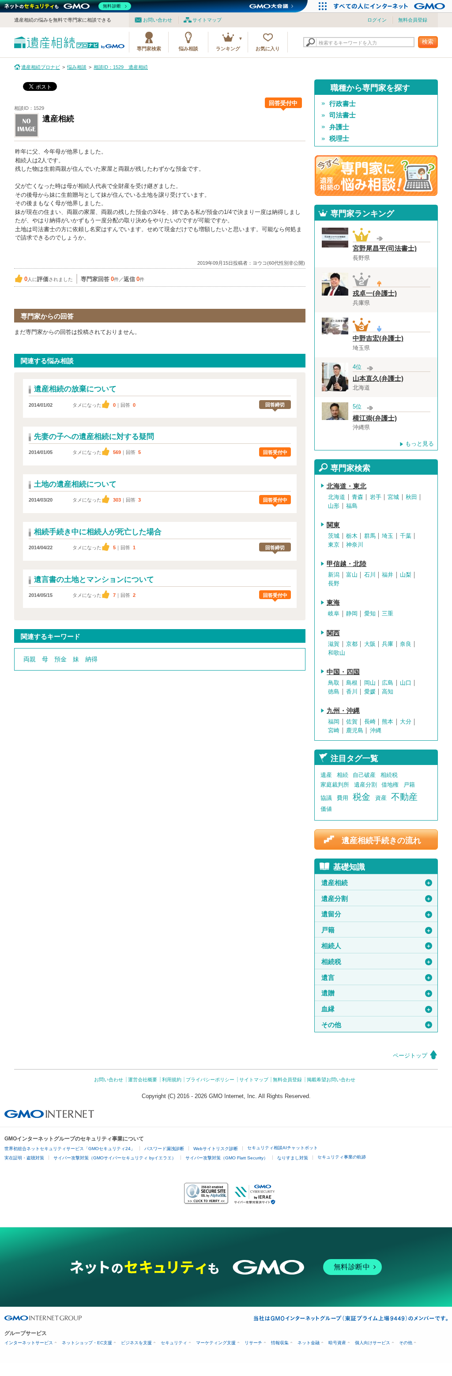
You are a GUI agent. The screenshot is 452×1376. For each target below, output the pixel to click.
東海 (333, 602)
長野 (333, 584)
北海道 (336, 497)
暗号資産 (337, 1342)
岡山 (370, 683)
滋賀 (333, 644)
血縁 (376, 1008)
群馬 (370, 536)
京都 (352, 644)
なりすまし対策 (292, 1157)
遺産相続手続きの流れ (381, 840)
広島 (387, 683)
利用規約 (171, 1079)
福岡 (333, 722)
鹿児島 (354, 730)
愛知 (370, 614)
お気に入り (268, 48)
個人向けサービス (372, 1342)
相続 (342, 775)
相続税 (389, 775)
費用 (342, 798)
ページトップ (410, 1055)
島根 (352, 683)
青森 (357, 497)
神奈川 (354, 545)
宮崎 (333, 730)
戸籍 (409, 784)
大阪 (370, 644)
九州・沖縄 (343, 710)
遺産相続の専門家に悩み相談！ (376, 175)
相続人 (376, 945)
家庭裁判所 (334, 784)
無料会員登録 (412, 19)
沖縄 (375, 730)
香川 (352, 692)
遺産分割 (365, 784)
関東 (333, 525)
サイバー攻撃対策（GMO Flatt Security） (226, 1157)
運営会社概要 (142, 1079)
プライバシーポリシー (210, 1079)
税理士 (339, 138)
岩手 (375, 497)
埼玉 (387, 536)
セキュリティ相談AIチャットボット (282, 1147)
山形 (333, 506)
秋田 (411, 497)
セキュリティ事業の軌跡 (341, 1157)
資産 (381, 798)
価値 (326, 809)
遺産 (326, 775)
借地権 (390, 784)
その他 (376, 1024)
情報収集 (280, 1342)
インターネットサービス (28, 1342)
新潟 (333, 575)
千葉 (405, 536)
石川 (370, 575)
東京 (333, 545)
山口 (405, 683)
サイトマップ (207, 19)
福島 (352, 506)
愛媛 (370, 692)
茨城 (333, 536)
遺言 (376, 977)
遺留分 (376, 914)
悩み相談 (188, 48)
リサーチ (253, 1342)
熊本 (387, 722)
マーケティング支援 (216, 1342)
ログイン (377, 19)
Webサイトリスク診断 (215, 1148)
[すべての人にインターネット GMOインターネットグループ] (390, 6)
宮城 (393, 497)
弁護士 (339, 127)
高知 (387, 692)
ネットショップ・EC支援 (87, 1342)
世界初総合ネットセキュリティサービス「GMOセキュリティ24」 (69, 1148)
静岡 (352, 614)
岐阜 (333, 614)
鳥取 (333, 683)
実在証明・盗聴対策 (24, 1157)
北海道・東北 (346, 486)
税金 (361, 797)
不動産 (404, 797)
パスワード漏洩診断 (164, 1148)
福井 (387, 575)
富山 (352, 575)
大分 (405, 722)
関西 (333, 633)
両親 (29, 659)
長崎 (370, 722)
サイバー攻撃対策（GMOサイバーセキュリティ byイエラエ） (114, 1157)
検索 (427, 41)
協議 (326, 798)
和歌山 (336, 653)
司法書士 (342, 115)
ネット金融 (309, 1342)
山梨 (405, 575)
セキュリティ (174, 1342)
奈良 (405, 644)
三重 (387, 614)
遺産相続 (376, 882)
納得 (91, 659)
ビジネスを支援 (136, 1342)
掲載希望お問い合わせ (331, 1079)
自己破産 (364, 775)
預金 (60, 659)
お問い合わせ (157, 19)
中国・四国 (343, 671)
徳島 (333, 692)
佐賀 (352, 722)
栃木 (352, 536)
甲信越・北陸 (346, 563)
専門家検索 (149, 48)
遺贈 (376, 993)
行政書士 (342, 103)
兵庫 (387, 644)
